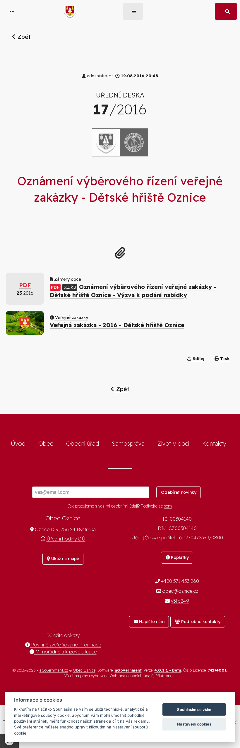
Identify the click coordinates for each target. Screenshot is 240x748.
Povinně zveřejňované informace (65, 645)
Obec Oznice (84, 670)
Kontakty (214, 443)
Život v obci (173, 443)
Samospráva (128, 443)
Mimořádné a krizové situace (65, 652)
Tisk (224, 358)
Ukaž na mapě (64, 558)
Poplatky (179, 557)
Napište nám (151, 621)
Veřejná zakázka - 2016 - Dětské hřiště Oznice (117, 325)
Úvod (18, 443)
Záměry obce (67, 279)
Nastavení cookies (194, 724)
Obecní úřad (82, 443)
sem (168, 506)
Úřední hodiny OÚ (66, 539)
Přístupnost (165, 675)
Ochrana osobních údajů (131, 675)
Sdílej (197, 358)
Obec (45, 443)
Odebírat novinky (178, 492)
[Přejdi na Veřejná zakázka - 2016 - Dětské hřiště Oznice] (25, 323)
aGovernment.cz (54, 670)
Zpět (23, 36)
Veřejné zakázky (71, 317)
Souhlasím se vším (194, 709)
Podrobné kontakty (200, 621)
